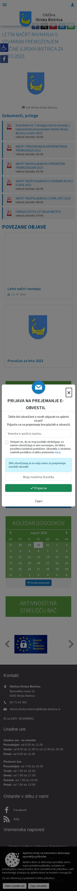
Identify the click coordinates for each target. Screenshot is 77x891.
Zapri (38, 501)
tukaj (57, 452)
